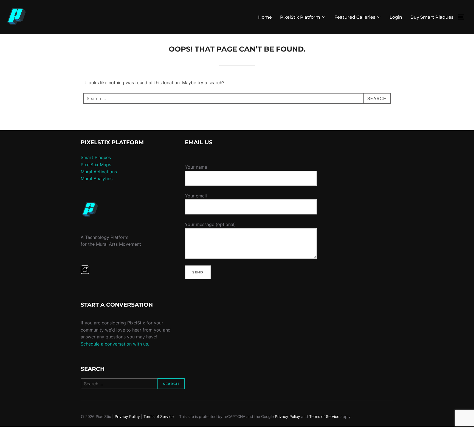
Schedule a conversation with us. (115, 344)
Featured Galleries (354, 17)
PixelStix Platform (300, 17)
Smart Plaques (96, 157)
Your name (196, 167)
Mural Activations (99, 171)
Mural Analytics (96, 178)
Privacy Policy (127, 416)
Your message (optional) (210, 224)
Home (265, 17)
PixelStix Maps (96, 164)
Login (396, 17)
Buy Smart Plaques (431, 17)
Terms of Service (158, 416)
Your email (196, 196)
